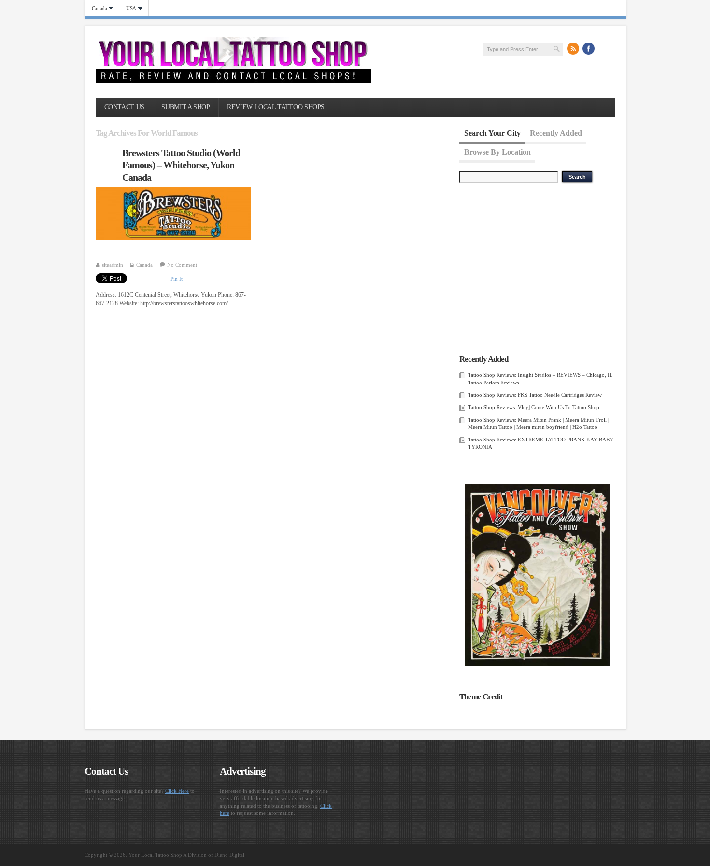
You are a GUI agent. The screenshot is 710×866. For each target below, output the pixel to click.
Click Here (177, 791)
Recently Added (556, 133)
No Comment (182, 265)
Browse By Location (497, 151)
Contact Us (124, 107)
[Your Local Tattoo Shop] (233, 81)
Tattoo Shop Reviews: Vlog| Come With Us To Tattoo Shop (533, 407)
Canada (96, 8)
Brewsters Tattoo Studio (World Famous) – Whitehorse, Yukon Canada (181, 165)
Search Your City (492, 133)
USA (127, 8)
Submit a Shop (185, 107)
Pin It (176, 279)
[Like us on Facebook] (588, 49)
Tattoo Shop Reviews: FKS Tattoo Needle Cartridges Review (535, 395)
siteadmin (112, 265)
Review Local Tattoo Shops (276, 107)
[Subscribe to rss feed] (573, 49)
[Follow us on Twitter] (604, 49)
